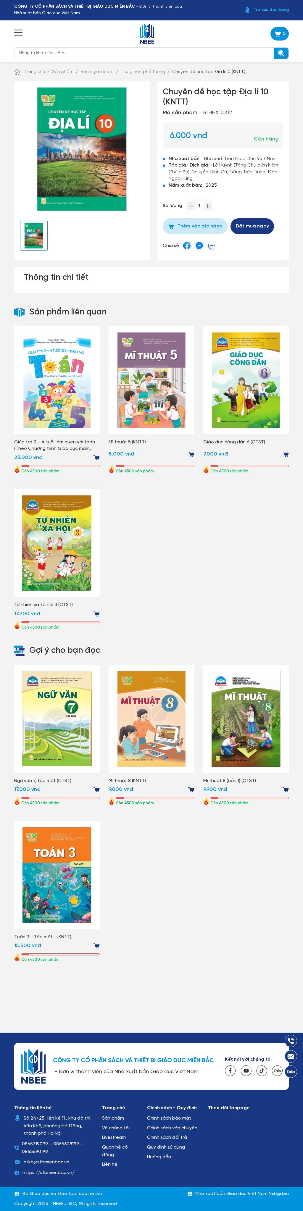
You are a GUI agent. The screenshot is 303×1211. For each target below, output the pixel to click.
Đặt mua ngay (252, 226)
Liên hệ (109, 1164)
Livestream (114, 1137)
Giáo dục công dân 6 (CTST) (234, 442)
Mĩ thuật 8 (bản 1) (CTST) (229, 780)
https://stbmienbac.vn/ (48, 1172)
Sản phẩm (62, 72)
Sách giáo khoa (97, 72)
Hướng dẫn (159, 1157)
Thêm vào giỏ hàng (200, 226)
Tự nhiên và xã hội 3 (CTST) (43, 604)
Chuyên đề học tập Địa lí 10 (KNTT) (208, 72)
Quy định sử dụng (166, 1147)
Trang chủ (34, 72)
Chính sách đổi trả (167, 1137)
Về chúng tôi (116, 1128)
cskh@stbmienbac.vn (46, 1162)
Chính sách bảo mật (169, 1118)
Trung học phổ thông (143, 72)
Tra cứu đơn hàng (271, 10)
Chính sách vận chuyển (172, 1128)
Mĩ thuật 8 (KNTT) (127, 780)
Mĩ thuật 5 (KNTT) (127, 442)
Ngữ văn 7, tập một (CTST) (42, 780)
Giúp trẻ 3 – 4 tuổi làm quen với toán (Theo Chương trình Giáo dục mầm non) (54, 446)
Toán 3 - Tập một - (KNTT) (42, 936)
